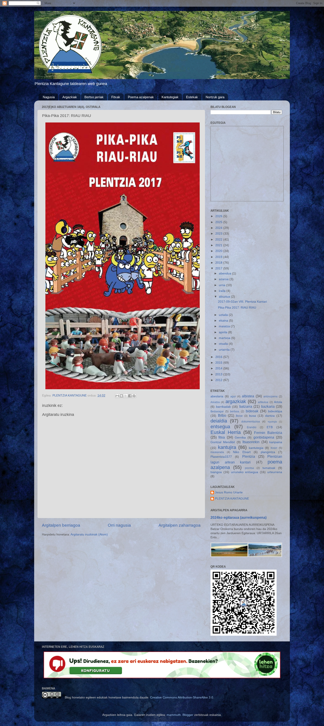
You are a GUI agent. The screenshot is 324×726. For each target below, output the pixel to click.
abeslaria (216, 396)
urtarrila (225, 349)
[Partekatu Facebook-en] (130, 396)
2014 (219, 368)
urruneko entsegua (244, 472)
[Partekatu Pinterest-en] (134, 396)
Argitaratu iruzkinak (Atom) (89, 534)
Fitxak (115, 97)
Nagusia (49, 97)
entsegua (220, 426)
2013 (219, 374)
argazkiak (235, 401)
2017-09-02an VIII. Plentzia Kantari (242, 301)
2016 (219, 357)
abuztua (225, 296)
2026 (219, 216)
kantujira (227, 447)
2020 (219, 251)
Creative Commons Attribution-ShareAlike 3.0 (181, 697)
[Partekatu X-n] (125, 396)
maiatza (225, 326)
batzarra (245, 406)
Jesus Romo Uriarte (229, 492)
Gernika (240, 437)
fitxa (221, 437)
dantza (270, 415)
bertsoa (234, 411)
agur (233, 396)
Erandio (251, 427)
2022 (219, 239)
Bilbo (222, 415)
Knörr (274, 448)
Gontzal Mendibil (222, 442)
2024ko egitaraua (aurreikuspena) (238, 517)
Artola (278, 402)
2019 (219, 257)
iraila (222, 291)
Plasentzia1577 (221, 456)
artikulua (263, 402)
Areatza (215, 402)
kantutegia (256, 448)
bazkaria (268, 406)
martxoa (225, 338)
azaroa (224, 279)
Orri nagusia (119, 525)
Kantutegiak (170, 97)
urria (222, 285)
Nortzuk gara (215, 97)
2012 (219, 380)
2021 (219, 245)
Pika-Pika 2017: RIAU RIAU (237, 307)
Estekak (192, 97)
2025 (219, 222)
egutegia (272, 421)
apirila (223, 332)
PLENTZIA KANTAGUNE (232, 498)
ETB (270, 427)
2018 (219, 262)
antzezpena (270, 396)
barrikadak (223, 406)
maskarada (217, 452)
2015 (219, 362)
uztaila (224, 315)
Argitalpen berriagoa (61, 525)
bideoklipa (275, 411)
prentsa (249, 468)
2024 (219, 228)
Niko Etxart (241, 452)
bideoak (252, 411)
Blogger (187, 715)
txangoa (216, 472)
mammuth (174, 715)
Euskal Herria (225, 432)
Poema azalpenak (141, 97)
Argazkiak (69, 97)
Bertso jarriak (94, 97)
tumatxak (269, 468)
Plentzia (248, 456)
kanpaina (275, 442)
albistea (248, 396)
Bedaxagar (217, 411)
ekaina (224, 320)
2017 (219, 268)
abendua (225, 273)
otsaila (224, 343)
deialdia (218, 421)
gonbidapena (263, 437)
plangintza (268, 452)
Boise (239, 415)
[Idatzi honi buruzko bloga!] (121, 396)
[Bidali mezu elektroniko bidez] (117, 396)
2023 (219, 233)
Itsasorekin (250, 442)
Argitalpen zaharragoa (179, 525)
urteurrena (274, 472)
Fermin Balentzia (268, 433)
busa (252, 415)
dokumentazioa (250, 421)
